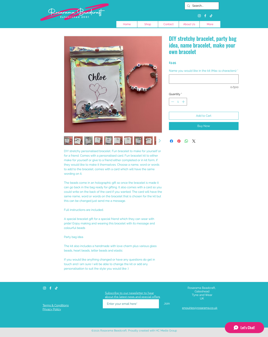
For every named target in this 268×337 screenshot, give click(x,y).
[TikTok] (211, 16)
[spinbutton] (178, 101)
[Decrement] (172, 101)
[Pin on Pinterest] (179, 141)
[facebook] (205, 16)
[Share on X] (193, 141)
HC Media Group (166, 330)
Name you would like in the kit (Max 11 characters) (203, 71)
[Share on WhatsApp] (186, 141)
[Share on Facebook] (171, 141)
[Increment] (183, 101)
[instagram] (199, 16)
